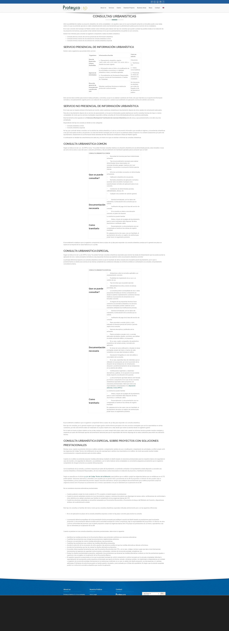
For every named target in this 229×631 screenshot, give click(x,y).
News (150, 8)
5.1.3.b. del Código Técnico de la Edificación (97, 476)
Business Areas (141, 8)
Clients (119, 8)
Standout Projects (129, 8)
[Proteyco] (75, 8)
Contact (157, 8)
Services (111, 8)
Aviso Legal (93, 594)
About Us (103, 8)
